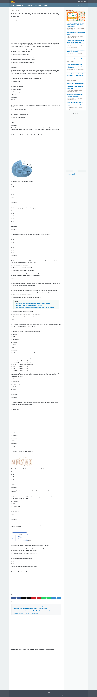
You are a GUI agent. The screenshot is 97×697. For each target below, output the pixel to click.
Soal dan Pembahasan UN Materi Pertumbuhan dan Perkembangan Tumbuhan (75, 75)
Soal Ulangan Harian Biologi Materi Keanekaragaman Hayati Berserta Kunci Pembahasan (35, 307)
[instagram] (82, 1)
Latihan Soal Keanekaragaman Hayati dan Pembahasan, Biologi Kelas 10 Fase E (74, 66)
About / (34, 694)
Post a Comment (26, 20)
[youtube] (85, 1)
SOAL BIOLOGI (29, 5)
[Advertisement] (36, 31)
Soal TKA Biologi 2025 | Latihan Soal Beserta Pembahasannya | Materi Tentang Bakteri (75, 24)
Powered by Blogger (60, 694)
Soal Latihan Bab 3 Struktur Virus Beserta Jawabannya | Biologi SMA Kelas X (75, 104)
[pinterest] (36, 598)
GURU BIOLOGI (38, 5)
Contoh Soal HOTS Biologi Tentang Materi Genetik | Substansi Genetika (30, 608)
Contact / (38, 694)
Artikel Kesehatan (70, 174)
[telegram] (56, 598)
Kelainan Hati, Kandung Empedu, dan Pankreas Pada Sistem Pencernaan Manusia (33, 303)
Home (12, 5)
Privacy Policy (43, 694)
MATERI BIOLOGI (19, 5)
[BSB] (14, 1)
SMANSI (46, 5)
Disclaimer (49, 694)
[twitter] (26, 598)
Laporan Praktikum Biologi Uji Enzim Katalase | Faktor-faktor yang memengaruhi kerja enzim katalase (75, 42)
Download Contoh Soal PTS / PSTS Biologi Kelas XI (26, 613)
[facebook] (79, 1)
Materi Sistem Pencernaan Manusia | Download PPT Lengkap (29, 305)
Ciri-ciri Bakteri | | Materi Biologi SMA (76, 58)
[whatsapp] (46, 598)
